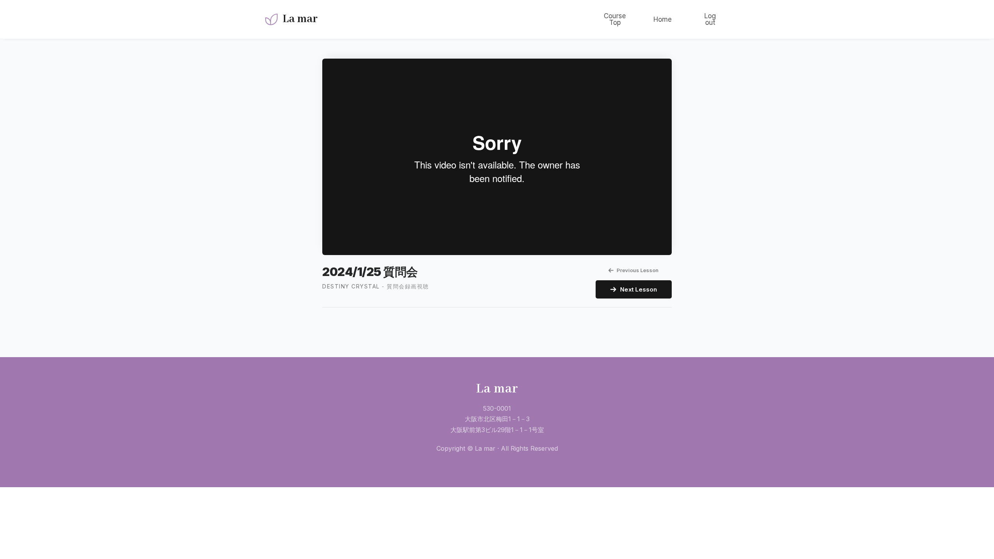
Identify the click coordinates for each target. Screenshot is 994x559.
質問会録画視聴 (408, 286)
